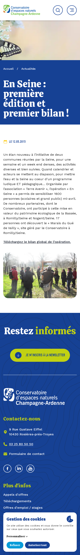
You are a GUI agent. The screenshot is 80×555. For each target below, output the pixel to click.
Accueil (8, 68)
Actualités (28, 68)
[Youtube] (30, 469)
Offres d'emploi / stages (22, 508)
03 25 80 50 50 (21, 444)
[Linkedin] (19, 469)
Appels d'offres (15, 495)
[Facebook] (7, 469)
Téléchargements (17, 501)
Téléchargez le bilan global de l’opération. (37, 242)
